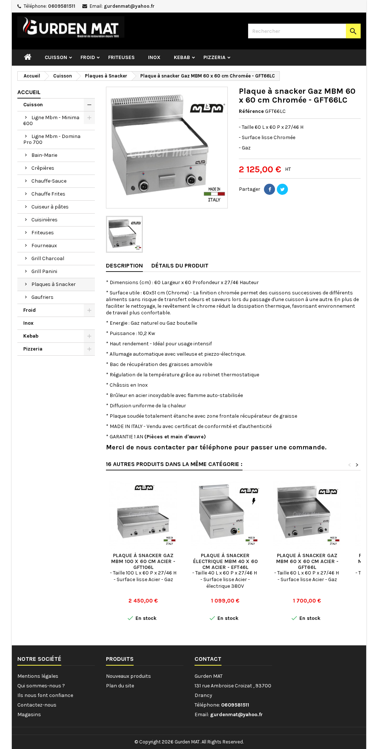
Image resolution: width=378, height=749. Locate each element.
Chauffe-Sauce (48, 181)
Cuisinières (44, 220)
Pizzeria (214, 57)
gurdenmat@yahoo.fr (129, 6)
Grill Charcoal (47, 258)
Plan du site (120, 686)
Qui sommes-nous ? (41, 686)
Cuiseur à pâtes (50, 207)
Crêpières (42, 168)
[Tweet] (282, 189)
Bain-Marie (44, 155)
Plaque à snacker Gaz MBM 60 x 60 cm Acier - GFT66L (307, 561)
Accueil (29, 92)
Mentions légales (37, 676)
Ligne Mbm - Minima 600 (51, 120)
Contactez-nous (36, 705)
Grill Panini (44, 271)
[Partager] (269, 189)
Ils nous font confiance (45, 695)
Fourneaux (44, 245)
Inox (154, 57)
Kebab (182, 57)
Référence (251, 111)
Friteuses (121, 57)
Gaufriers (42, 297)
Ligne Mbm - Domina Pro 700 (51, 139)
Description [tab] (124, 265)
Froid (87, 57)
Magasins (29, 714)
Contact (208, 658)
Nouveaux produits (128, 676)
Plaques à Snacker (53, 284)
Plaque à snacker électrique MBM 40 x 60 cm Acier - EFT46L (225, 561)
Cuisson (56, 57)
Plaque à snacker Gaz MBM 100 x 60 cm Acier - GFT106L (143, 561)
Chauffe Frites (48, 194)
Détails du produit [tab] (180, 265)
